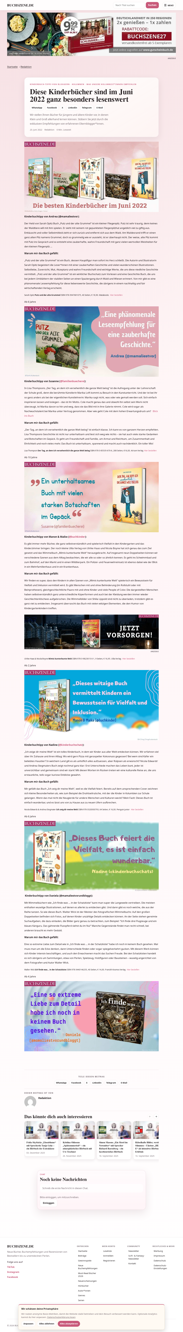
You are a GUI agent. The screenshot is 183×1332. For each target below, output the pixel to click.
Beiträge (82, 1255)
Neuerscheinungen (87, 1280)
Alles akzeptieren (69, 1323)
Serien (81, 1300)
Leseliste (107, 1251)
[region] (91, 1142)
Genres (81, 1295)
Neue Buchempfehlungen (88, 1267)
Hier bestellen (116, 295)
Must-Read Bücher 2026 (87, 1274)
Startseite (12, 66)
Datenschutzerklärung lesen (61, 1317)
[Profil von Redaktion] (30, 1102)
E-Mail (100, 107)
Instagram (13, 1272)
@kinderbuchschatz (71, 744)
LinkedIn (72, 107)
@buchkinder (77, 536)
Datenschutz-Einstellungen (160, 1267)
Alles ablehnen (46, 1323)
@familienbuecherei (72, 381)
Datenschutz (160, 1260)
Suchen (152, 5)
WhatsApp (37, 107)
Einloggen (48, 1203)
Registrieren (109, 1260)
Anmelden (108, 1255)
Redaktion (26, 66)
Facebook (52, 107)
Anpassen (28, 1323)
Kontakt (132, 1263)
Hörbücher (83, 1285)
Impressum (159, 1255)
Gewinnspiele (84, 1260)
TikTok (11, 1267)
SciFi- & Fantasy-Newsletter (136, 1257)
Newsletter (133, 1251)
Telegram (87, 107)
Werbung (158, 1251)
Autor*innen (84, 1290)
